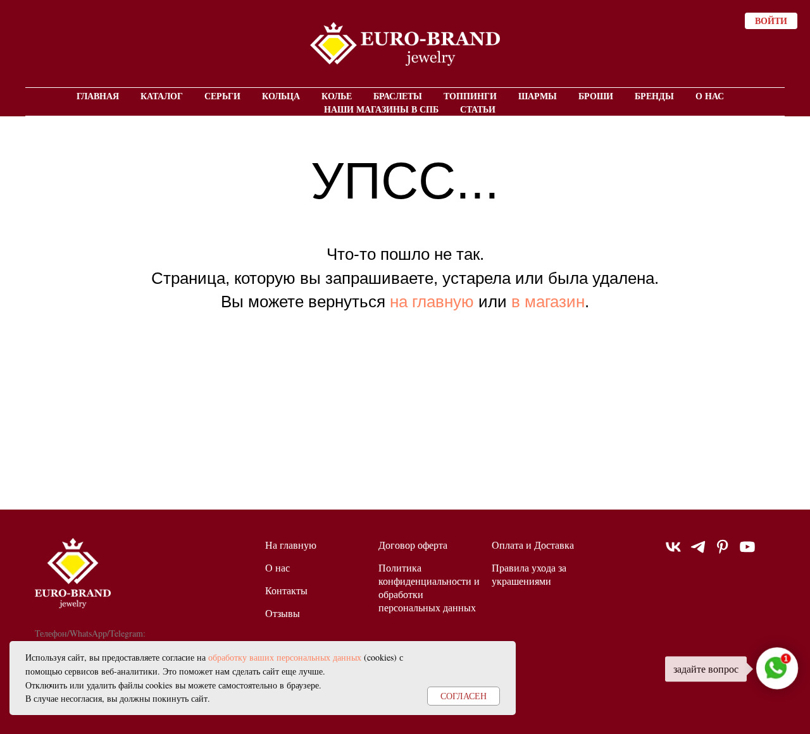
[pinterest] (723, 552)
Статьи (477, 109)
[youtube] (747, 552)
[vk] (673, 552)
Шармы (537, 95)
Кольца (281, 95)
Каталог (161, 95)
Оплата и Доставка (533, 544)
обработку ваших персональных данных (284, 657)
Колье (336, 95)
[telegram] (698, 552)
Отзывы (282, 613)
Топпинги (470, 95)
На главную (290, 544)
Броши (595, 95)
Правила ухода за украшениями (529, 574)
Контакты (286, 590)
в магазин (548, 301)
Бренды (654, 95)
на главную (432, 301)
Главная (98, 95)
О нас (709, 95)
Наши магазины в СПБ (381, 109)
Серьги (222, 95)
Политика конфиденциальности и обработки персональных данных (429, 587)
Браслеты (397, 95)
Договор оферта (412, 544)
